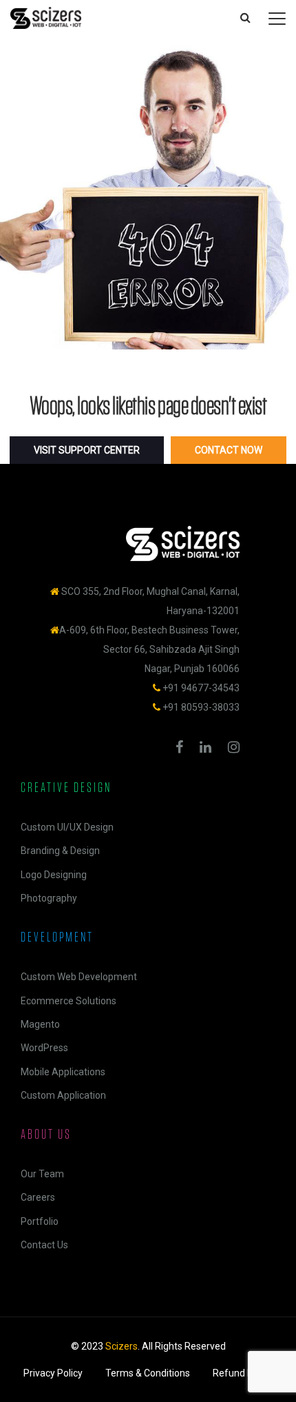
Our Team (42, 1173)
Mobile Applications (63, 1071)
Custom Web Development (79, 976)
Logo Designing (54, 874)
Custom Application (63, 1095)
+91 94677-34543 (201, 687)
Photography (49, 898)
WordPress (44, 1047)
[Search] (245, 18)
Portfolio (40, 1221)
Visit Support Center (87, 450)
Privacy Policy (53, 1373)
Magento (40, 1024)
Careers (38, 1197)
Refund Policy (243, 1373)
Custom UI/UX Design (67, 827)
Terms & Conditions (147, 1373)
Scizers (121, 1346)
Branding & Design (60, 850)
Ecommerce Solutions (68, 1000)
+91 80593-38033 (201, 707)
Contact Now (228, 450)
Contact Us (44, 1244)
